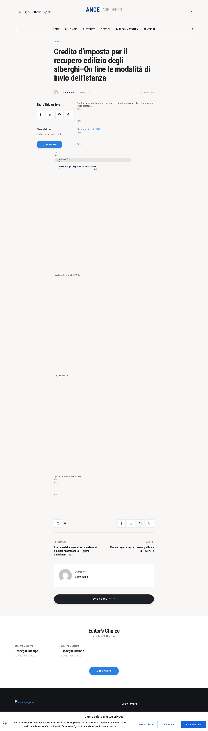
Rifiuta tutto (169, 724)
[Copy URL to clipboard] (69, 115)
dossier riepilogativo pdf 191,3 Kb (68, 476)
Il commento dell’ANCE (89, 129)
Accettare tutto (194, 724)
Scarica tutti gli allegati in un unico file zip (76, 168)
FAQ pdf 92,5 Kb (61, 376)
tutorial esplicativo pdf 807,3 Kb (67, 275)
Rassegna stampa (24, 646)
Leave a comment (102, 599)
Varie (57, 42)
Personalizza (145, 724)
